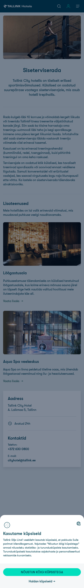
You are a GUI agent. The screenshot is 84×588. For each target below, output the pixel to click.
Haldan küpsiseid (40, 581)
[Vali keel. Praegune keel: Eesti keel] (78, 523)
